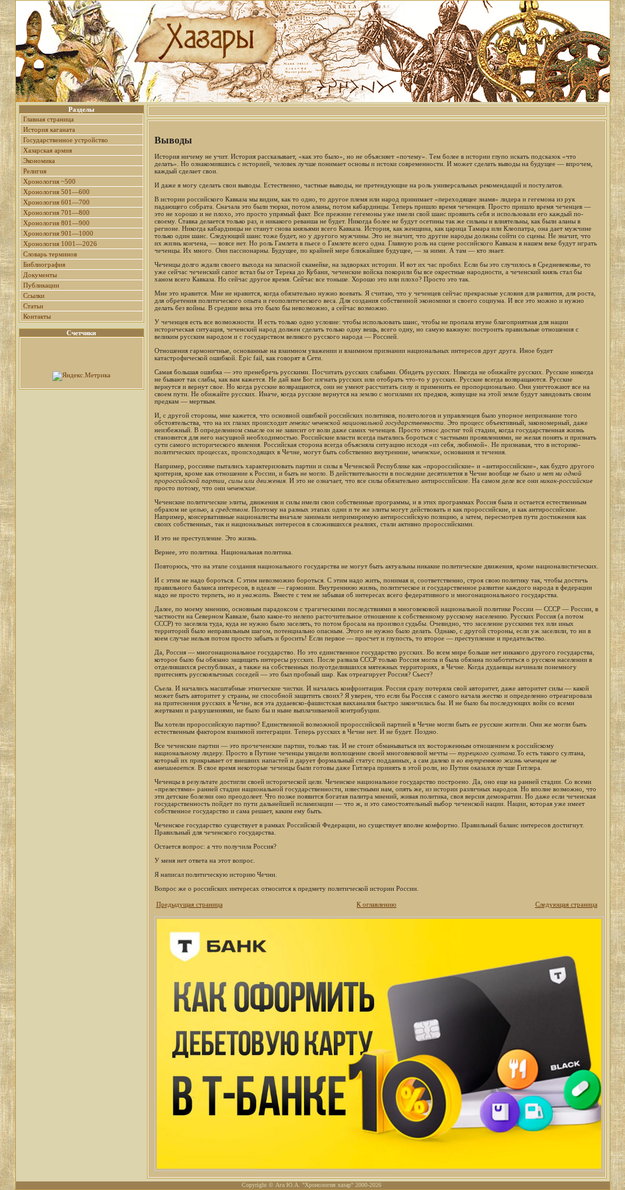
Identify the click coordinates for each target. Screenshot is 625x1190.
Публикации (41, 285)
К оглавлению (376, 904)
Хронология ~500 (49, 181)
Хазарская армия (47, 150)
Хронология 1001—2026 (60, 243)
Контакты (37, 316)
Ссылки (34, 295)
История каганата (49, 129)
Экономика (39, 160)
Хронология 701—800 (56, 212)
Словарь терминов (50, 254)
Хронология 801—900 (56, 223)
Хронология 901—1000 (58, 233)
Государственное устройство (65, 139)
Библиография (44, 264)
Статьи (33, 306)
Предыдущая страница (189, 904)
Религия (34, 171)
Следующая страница (566, 904)
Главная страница (48, 119)
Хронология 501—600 (56, 191)
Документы (40, 274)
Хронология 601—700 (56, 202)
